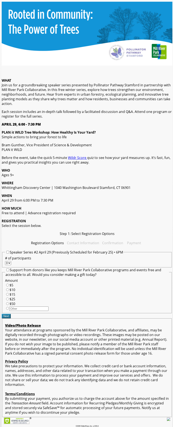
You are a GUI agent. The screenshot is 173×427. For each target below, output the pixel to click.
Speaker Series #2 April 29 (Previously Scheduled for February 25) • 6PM (66, 252)
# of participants (18, 258)
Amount (11, 280)
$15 (12, 294)
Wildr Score (77, 157)
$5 (11, 285)
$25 (12, 299)
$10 (12, 289)
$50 (12, 303)
